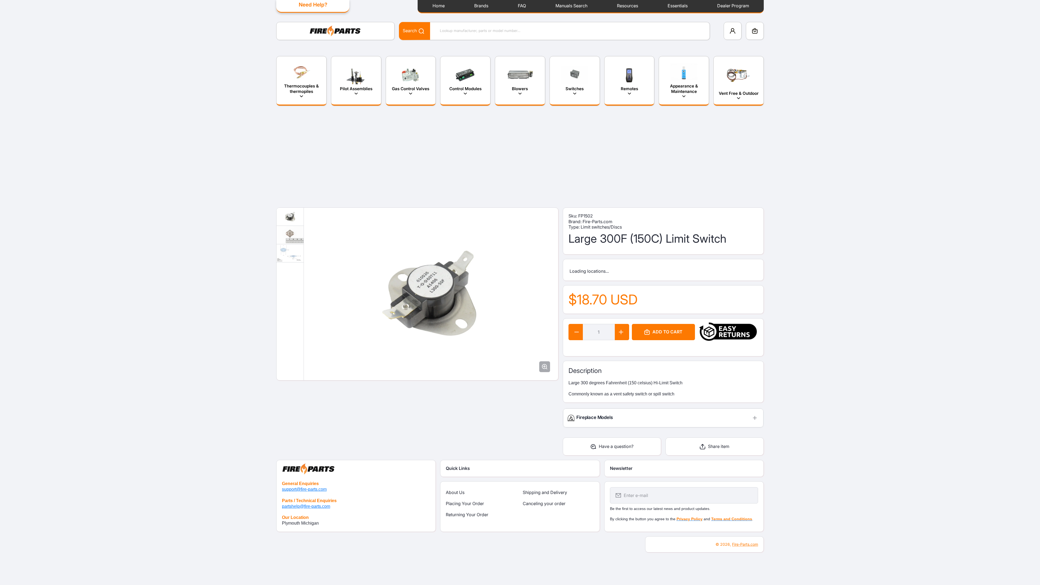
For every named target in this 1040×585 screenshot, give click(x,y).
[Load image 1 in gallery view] (290, 217)
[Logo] (335, 31)
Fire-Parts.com (745, 544)
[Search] (418, 31)
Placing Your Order (465, 503)
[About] (356, 468)
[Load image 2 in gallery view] (290, 235)
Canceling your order (544, 503)
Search (410, 30)
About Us (455, 492)
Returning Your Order (467, 514)
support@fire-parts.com (304, 489)
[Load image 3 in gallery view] (290, 253)
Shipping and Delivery (545, 492)
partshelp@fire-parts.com (306, 506)
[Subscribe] (750, 495)
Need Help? (313, 4)
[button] (754, 31)
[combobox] (554, 31)
